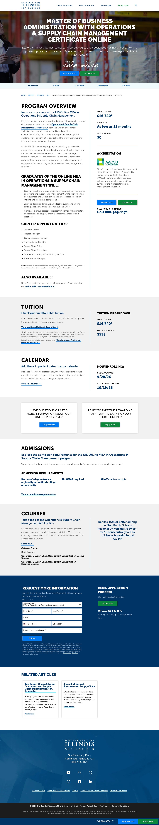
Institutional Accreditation (58, 791)
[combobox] (52, 604)
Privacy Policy (86, 806)
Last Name (58, 611)
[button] (136, 5)
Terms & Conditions (120, 806)
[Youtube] (68, 772)
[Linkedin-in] (90, 781)
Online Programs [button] (64, 5)
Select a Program (29, 603)
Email (26, 617)
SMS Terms (75, 653)
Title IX (75, 791)
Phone (34, 624)
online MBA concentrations (38, 286)
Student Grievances (118, 791)
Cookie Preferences (101, 806)
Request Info (107, 202)
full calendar (31, 383)
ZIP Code (57, 624)
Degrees (31, 95)
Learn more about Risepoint (30, 654)
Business (40, 95)
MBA (47, 95)
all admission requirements (38, 494)
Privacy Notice (67, 653)
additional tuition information (39, 327)
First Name (28, 611)
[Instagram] (68, 781)
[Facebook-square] (79, 781)
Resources (106, 5)
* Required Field (27, 600)
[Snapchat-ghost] (79, 772)
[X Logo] (90, 772)
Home (23, 95)
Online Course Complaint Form (94, 791)
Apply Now (123, 5)
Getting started (86, 5)
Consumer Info (38, 791)
